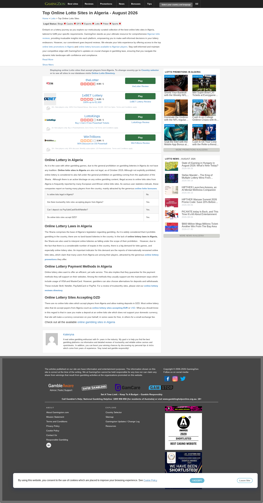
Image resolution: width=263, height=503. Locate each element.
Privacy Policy (53, 426)
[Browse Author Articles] (53, 339)
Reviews (89, 4)
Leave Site (244, 480)
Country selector (150, 70)
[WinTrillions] (50, 140)
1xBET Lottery (92, 95)
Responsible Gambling (57, 440)
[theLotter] (50, 84)
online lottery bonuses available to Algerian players (103, 46)
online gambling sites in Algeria (96, 322)
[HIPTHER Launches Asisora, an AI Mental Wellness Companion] (171, 190)
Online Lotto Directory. (103, 73)
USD (133, 308)
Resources (111, 426)
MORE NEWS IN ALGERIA (192, 236)
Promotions (106, 4)
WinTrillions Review (140, 143)
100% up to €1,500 (92, 102)
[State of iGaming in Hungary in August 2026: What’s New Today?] (171, 166)
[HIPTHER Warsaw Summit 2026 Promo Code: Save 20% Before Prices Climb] (171, 202)
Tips (149, 4)
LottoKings (92, 116)
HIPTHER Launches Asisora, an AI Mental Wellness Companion (199, 188)
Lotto (53, 18)
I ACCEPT (197, 480)
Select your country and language (176, 5)
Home (45, 18)
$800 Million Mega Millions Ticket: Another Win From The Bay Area (200, 225)
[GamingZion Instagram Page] (175, 378)
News (122, 4)
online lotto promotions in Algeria (58, 46)
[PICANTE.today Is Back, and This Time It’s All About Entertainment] (171, 215)
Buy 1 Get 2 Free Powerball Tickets (92, 123)
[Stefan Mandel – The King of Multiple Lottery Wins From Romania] (171, 178)
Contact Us (51, 435)
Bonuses (136, 4)
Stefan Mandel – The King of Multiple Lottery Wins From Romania (197, 176)
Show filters (48, 64)
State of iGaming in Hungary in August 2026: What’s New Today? (200, 164)
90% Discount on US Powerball (92, 143)
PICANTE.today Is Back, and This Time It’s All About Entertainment (200, 213)
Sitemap (110, 417)
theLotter (92, 80)
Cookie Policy (52, 430)
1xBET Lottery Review (140, 101)
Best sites (73, 4)
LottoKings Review (140, 122)
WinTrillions (92, 136)
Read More (47, 59)
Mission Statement (55, 417)
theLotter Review (140, 86)
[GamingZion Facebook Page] (167, 378)
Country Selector (114, 412)
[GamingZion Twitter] (183, 378)
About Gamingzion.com (57, 412)
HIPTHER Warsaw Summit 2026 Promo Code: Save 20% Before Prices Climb (199, 200)
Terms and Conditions (56, 421)
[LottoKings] (50, 120)
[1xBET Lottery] (50, 99)
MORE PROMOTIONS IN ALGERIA (192, 150)
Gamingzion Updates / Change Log (123, 421)
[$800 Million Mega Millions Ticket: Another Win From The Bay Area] (171, 227)
